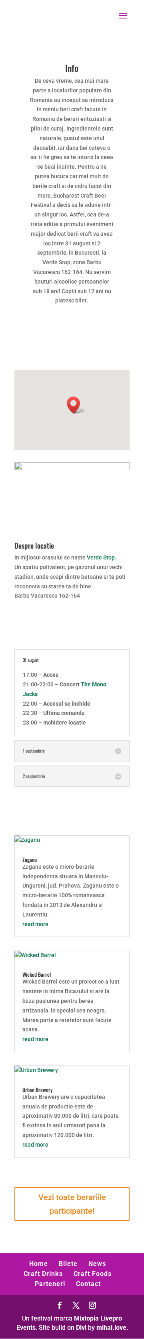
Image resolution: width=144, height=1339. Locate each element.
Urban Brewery (37, 1090)
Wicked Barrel (36, 974)
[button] (76, 405)
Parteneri (50, 1284)
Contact (88, 1284)
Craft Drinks (43, 1274)
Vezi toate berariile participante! (72, 1204)
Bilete (68, 1264)
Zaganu (29, 859)
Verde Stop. (101, 557)
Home (38, 1264)
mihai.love (111, 1327)
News (97, 1264)
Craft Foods (93, 1274)
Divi (81, 1327)
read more (35, 924)
